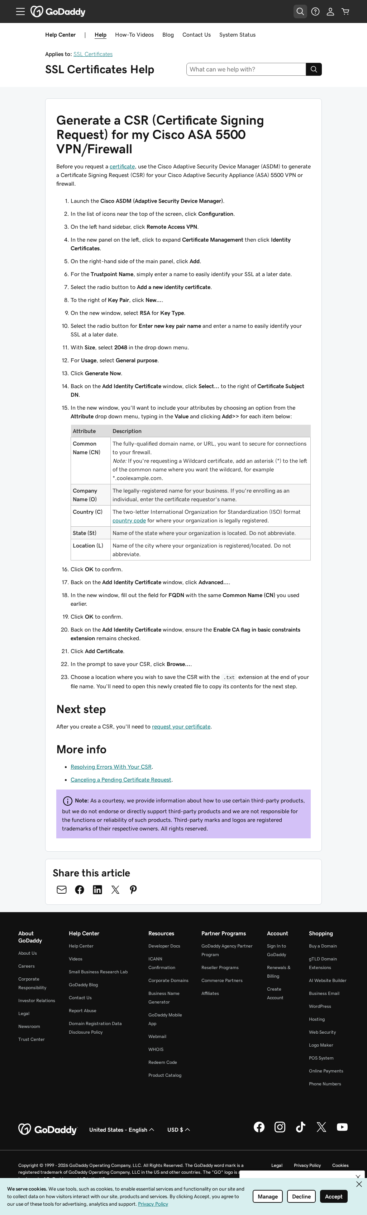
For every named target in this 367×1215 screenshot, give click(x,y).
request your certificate (181, 726)
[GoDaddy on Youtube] (342, 1131)
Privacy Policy (307, 1165)
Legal (23, 1013)
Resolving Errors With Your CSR (111, 766)
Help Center (81, 946)
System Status (237, 34)
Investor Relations (36, 1000)
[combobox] (246, 69)
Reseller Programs (220, 967)
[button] (358, 1177)
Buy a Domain (323, 946)
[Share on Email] (62, 889)
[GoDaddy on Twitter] (321, 1131)
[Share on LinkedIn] (97, 889)
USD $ (175, 1129)
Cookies (340, 1165)
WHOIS (155, 1049)
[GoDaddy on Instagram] (279, 1131)
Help (100, 34)
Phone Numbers (325, 1083)
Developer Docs (164, 946)
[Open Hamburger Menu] (17, 11)
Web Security (322, 1032)
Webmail (157, 1036)
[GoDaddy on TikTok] (300, 1131)
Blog (168, 34)
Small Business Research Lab (98, 971)
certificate (122, 166)
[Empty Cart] (345, 11)
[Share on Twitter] (115, 889)
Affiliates (210, 993)
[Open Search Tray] (300, 11)
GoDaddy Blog (83, 984)
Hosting (317, 1019)
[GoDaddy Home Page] (48, 1129)
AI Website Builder (328, 980)
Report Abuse (82, 1010)
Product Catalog (164, 1075)
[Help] (315, 11)
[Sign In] (330, 11)
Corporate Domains (168, 980)
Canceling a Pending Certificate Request (121, 779)
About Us (27, 953)
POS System (321, 1058)
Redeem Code (162, 1062)
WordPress (320, 1006)
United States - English (118, 1129)
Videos (75, 958)
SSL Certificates (93, 54)
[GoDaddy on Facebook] (259, 1131)
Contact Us (196, 34)
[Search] (314, 69)
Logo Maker (321, 1045)
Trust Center (31, 1039)
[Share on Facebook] (80, 889)
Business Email (324, 993)
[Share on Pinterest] (133, 889)
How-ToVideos (134, 34)
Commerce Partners (222, 980)
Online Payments (326, 1071)
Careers (26, 966)
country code (129, 520)
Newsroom (29, 1026)
